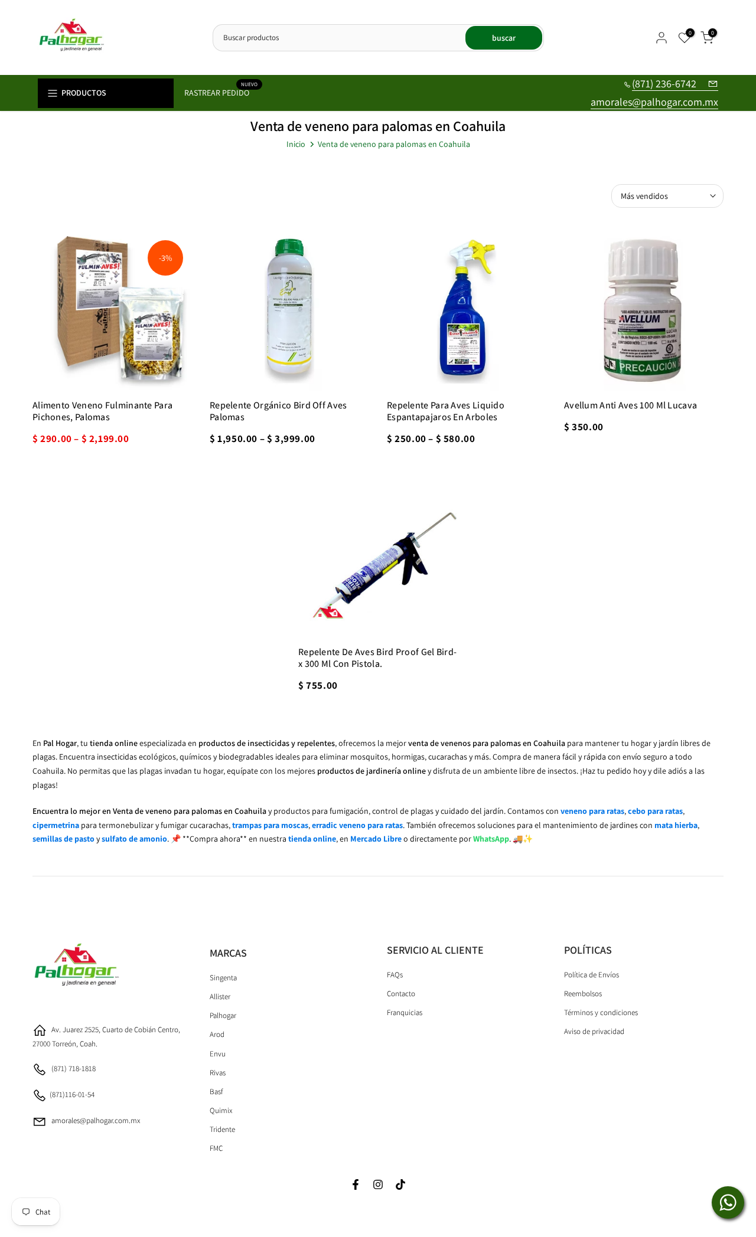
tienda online (312, 838)
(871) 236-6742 (665, 83)
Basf (216, 1092)
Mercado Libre (376, 838)
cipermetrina (55, 825)
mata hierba (676, 825)
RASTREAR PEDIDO (221, 92)
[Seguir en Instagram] (378, 1186)
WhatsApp (491, 838)
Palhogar (223, 1015)
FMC (216, 1148)
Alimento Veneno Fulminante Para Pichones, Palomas (102, 411)
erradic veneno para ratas (357, 825)
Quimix (221, 1110)
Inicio (295, 144)
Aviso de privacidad (594, 1031)
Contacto (401, 994)
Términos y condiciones (601, 1012)
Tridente (222, 1129)
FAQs (395, 975)
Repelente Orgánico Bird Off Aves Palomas (278, 411)
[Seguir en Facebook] (355, 1186)
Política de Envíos (591, 975)
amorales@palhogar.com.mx (654, 102)
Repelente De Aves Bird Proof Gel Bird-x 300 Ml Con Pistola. (377, 658)
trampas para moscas (270, 825)
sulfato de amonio (134, 838)
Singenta (223, 978)
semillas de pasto (63, 838)
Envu (218, 1054)
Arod (217, 1034)
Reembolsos (583, 994)
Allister (220, 996)
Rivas (218, 1073)
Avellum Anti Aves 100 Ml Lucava (630, 405)
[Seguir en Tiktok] (400, 1186)
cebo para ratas (655, 811)
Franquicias (404, 1012)
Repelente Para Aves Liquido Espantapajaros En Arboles (445, 411)
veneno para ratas (592, 811)
